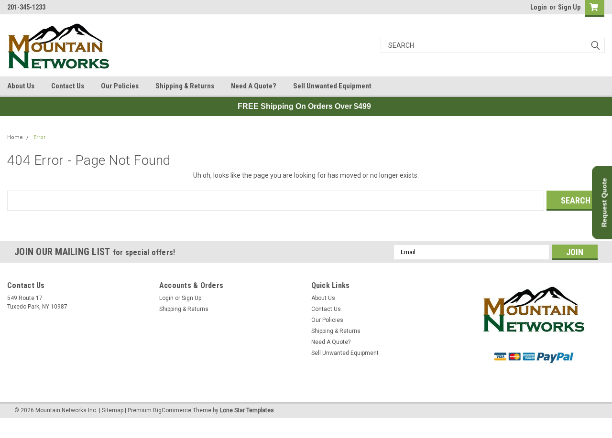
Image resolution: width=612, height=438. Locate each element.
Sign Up (569, 7)
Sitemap (112, 410)
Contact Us (67, 86)
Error (39, 137)
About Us (20, 86)
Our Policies (120, 86)
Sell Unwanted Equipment (332, 86)
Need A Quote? (253, 86)
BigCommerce (172, 410)
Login (538, 7)
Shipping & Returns (184, 86)
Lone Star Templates (247, 410)
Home (15, 137)
